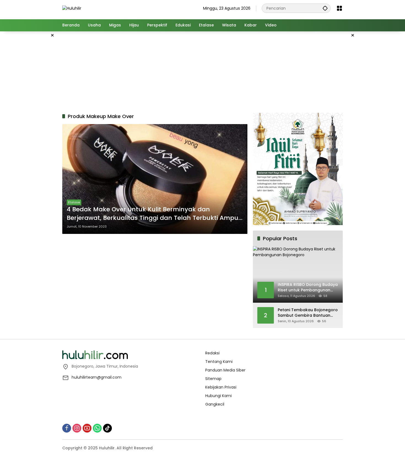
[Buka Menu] (339, 8)
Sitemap (213, 378)
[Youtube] (87, 428)
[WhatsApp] (97, 428)
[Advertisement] (34, 113)
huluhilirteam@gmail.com (96, 377)
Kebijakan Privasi (220, 387)
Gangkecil (214, 404)
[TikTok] (107, 428)
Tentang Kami (219, 361)
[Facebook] (66, 428)
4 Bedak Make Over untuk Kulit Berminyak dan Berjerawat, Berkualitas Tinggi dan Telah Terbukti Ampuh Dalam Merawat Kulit (154, 213)
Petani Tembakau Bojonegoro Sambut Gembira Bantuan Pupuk (308, 312)
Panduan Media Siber (225, 370)
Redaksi (212, 353)
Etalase (74, 202)
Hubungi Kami (218, 395)
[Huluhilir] (71, 8)
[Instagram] (76, 428)
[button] (325, 8)
